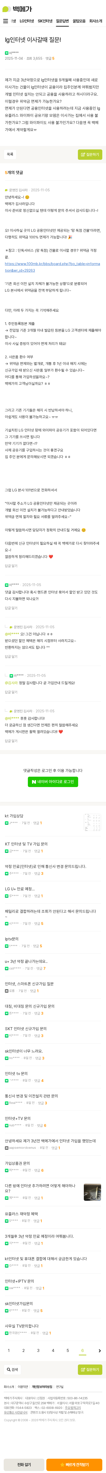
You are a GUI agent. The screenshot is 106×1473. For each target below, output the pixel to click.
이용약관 (23, 1386)
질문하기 (92, 154)
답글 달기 (11, 566)
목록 (10, 154)
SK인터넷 (45, 21)
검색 (14, 1369)
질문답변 (62, 21)
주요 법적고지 (73, 1408)
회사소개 (95, 21)
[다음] (97, 1351)
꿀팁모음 (79, 21)
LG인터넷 (27, 21)
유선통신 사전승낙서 (16, 1412)
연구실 (60, 1386)
